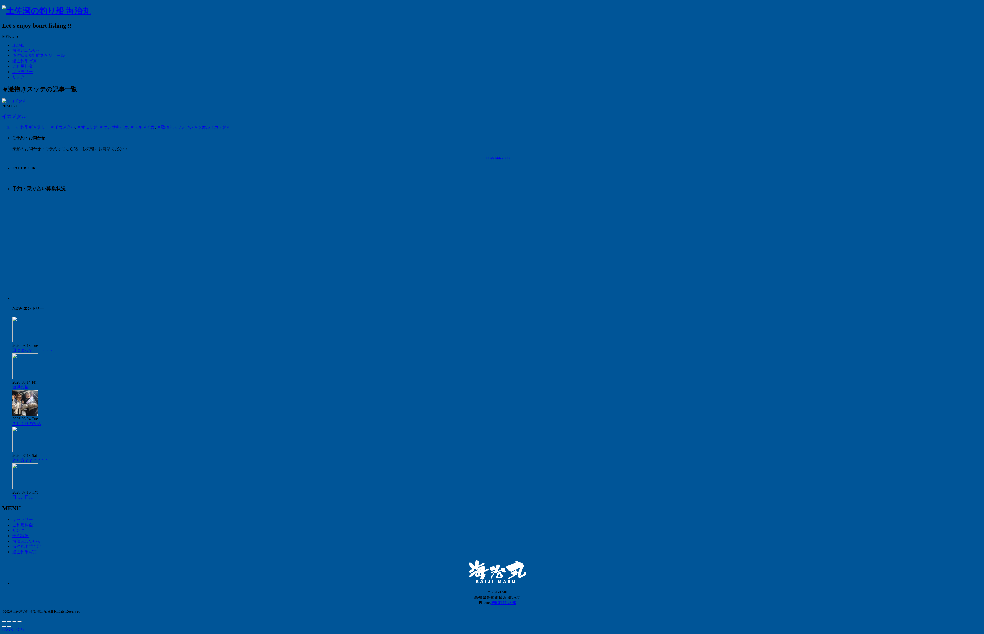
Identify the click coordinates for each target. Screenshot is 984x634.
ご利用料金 (22, 66)
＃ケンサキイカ (113, 127)
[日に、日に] (25, 487)
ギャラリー (22, 71)
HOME (18, 45)
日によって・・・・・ (32, 350)
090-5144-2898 (497, 158)
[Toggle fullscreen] (14, 621)
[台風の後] (25, 377)
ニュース (10, 127)
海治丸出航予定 (26, 546)
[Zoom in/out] (19, 621)
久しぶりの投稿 (26, 423)
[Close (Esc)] (4, 621)
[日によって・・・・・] (25, 341)
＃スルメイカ (142, 127)
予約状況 (20, 536)
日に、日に (22, 497)
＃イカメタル (62, 127)
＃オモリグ (87, 127)
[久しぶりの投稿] (25, 414)
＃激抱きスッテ (171, 127)
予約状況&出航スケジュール (38, 55)
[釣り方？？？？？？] (25, 451)
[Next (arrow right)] (9, 626)
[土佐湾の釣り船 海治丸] (46, 10)
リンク (18, 77)
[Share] (9, 621)
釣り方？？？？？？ (30, 460)
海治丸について (26, 50)
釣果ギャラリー (34, 127)
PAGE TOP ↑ (13, 629)
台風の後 (20, 387)
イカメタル (14, 116)
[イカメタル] (14, 101)
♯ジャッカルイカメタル (209, 127)
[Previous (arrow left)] (4, 626)
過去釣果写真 (24, 61)
